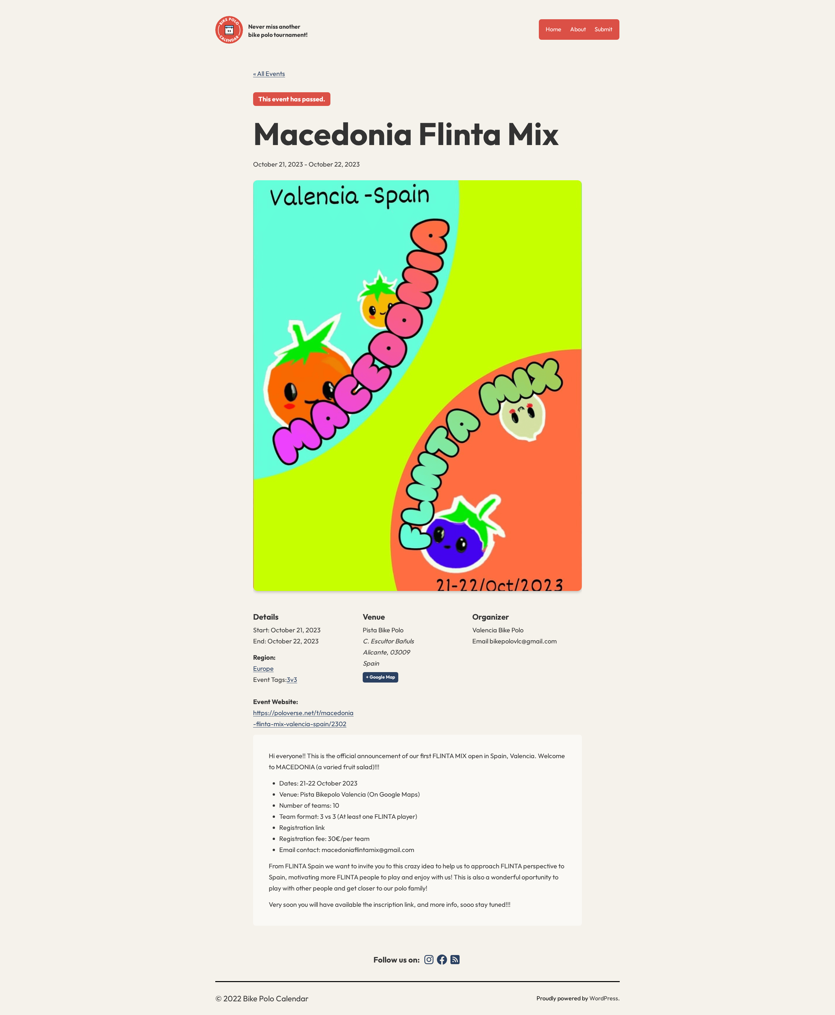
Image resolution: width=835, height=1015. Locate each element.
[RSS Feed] (455, 959)
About (578, 29)
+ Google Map (380, 677)
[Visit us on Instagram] (429, 959)
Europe (263, 668)
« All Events (269, 73)
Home (553, 29)
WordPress (603, 998)
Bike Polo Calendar (229, 30)
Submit (604, 29)
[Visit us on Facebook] (442, 959)
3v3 (292, 679)
